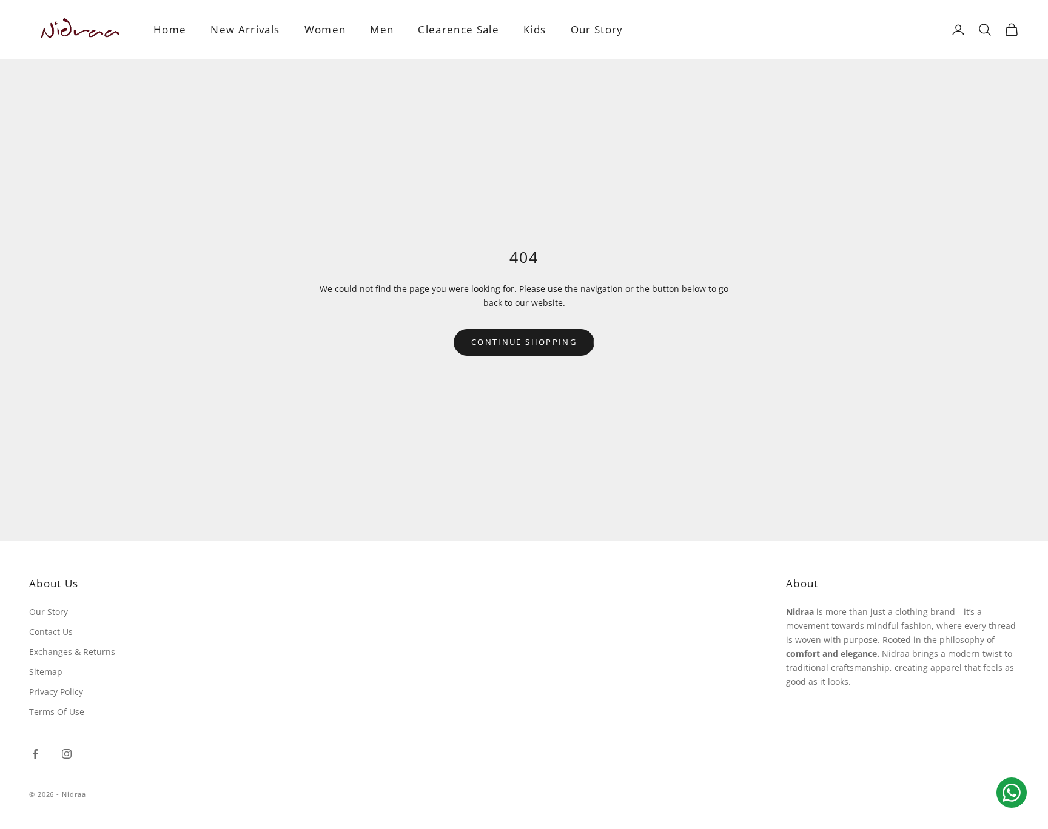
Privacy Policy (56, 691)
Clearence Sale (458, 29)
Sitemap (45, 672)
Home (169, 29)
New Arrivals (245, 29)
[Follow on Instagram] (67, 754)
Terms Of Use (56, 711)
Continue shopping (524, 341)
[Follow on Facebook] (35, 754)
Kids (534, 29)
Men (382, 29)
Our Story (597, 29)
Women (325, 29)
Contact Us (51, 632)
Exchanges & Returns (72, 652)
